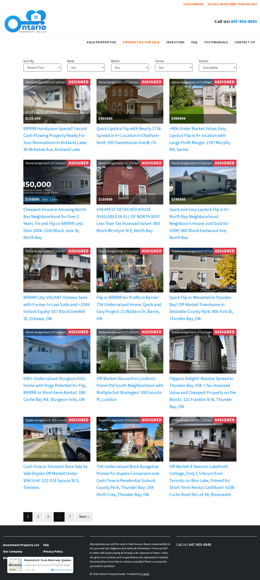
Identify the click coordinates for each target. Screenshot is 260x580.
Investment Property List (21, 545)
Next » (84, 516)
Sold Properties (102, 42)
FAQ (194, 42)
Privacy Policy (53, 551)
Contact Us (245, 42)
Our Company (193, 4)
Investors (175, 42)
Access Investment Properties (232, 4)
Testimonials (216, 42)
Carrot (145, 574)
